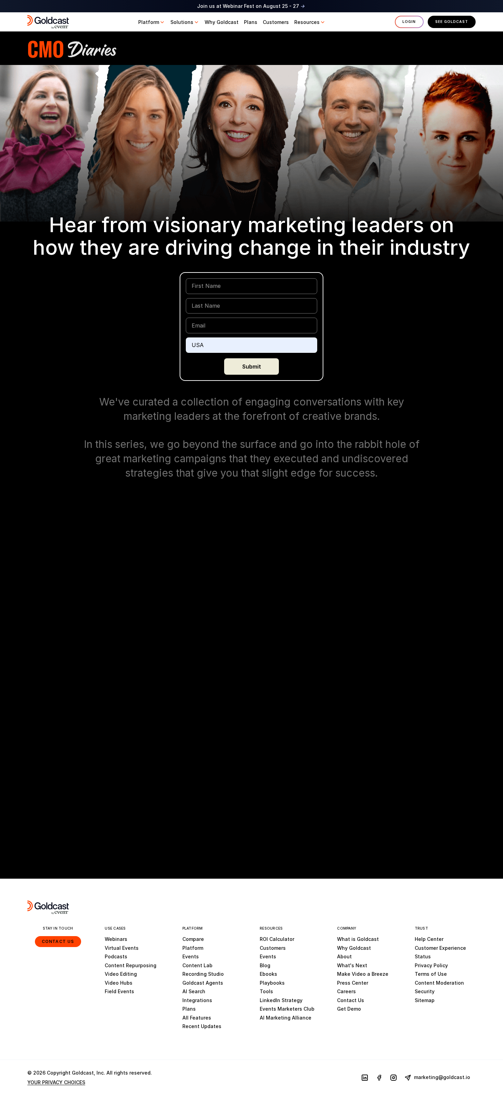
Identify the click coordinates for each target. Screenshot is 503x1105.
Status (423, 956)
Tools (266, 991)
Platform (192, 948)
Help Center (429, 939)
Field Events (119, 991)
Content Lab (197, 965)
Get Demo (349, 1009)
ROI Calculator (277, 939)
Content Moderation (439, 983)
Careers (346, 991)
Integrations (197, 1000)
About (344, 956)
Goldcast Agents (202, 983)
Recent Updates (201, 1026)
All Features (196, 1018)
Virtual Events (122, 948)
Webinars (116, 939)
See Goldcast (451, 21)
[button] (151, 22)
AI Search (193, 991)
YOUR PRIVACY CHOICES (56, 1082)
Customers (273, 948)
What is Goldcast (358, 939)
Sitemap (425, 1000)
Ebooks (268, 974)
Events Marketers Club (287, 1009)
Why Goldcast (354, 948)
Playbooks (272, 983)
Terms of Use (431, 974)
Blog (265, 965)
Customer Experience (440, 948)
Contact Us (58, 941)
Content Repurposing (130, 965)
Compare (193, 939)
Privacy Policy (431, 965)
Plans (189, 1009)
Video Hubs (118, 983)
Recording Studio (203, 974)
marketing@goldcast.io (441, 1077)
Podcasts (116, 956)
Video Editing (121, 974)
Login (409, 21)
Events (190, 956)
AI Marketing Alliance (285, 1018)
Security (425, 991)
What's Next (352, 965)
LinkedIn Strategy (281, 1000)
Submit (251, 366)
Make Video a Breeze (362, 974)
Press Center (352, 983)
